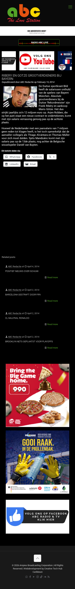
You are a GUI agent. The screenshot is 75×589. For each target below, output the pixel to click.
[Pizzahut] (37, 426)
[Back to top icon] (37, 558)
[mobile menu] (70, 7)
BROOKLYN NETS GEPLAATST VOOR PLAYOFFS (29, 341)
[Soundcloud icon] (45, 576)
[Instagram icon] (37, 576)
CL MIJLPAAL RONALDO (17, 318)
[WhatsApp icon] (26, 576)
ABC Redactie (14, 266)
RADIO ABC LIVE (39, 42)
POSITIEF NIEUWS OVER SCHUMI (21, 271)
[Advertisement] (37, 213)
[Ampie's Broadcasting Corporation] (27, 13)
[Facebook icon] (30, 576)
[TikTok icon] (41, 576)
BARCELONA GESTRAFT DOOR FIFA (23, 294)
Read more (52, 277)
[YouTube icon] (34, 576)
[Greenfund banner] (37, 493)
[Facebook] (37, 533)
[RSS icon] (48, 576)
